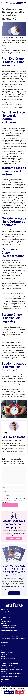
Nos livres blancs (5, 647)
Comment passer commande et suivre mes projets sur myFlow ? (13, 639)
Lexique (3, 656)
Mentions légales (5, 671)
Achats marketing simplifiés (8, 625)
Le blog (3, 645)
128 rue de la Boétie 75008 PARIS (10, 614)
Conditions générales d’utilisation (10, 677)
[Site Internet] (14, 495)
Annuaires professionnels (8, 658)
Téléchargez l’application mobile (10, 637)
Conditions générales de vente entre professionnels (11, 674)
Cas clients (4, 654)
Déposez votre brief (6, 649)
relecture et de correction (9, 50)
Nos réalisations (5, 623)
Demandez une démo (7, 652)
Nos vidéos (4, 660)
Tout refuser (19, 692)
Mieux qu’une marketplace (8, 627)
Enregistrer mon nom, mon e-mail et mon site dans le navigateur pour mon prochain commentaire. (13, 500)
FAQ (2, 633)
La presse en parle (6, 622)
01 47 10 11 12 (4, 609)
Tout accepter (9, 692)
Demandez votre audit (7, 651)
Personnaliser (13, 695)
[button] (13, 3)
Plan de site (4, 682)
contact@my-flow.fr (6, 612)
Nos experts (4, 620)
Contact (3, 635)
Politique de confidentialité (8, 668)
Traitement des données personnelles (11, 670)
